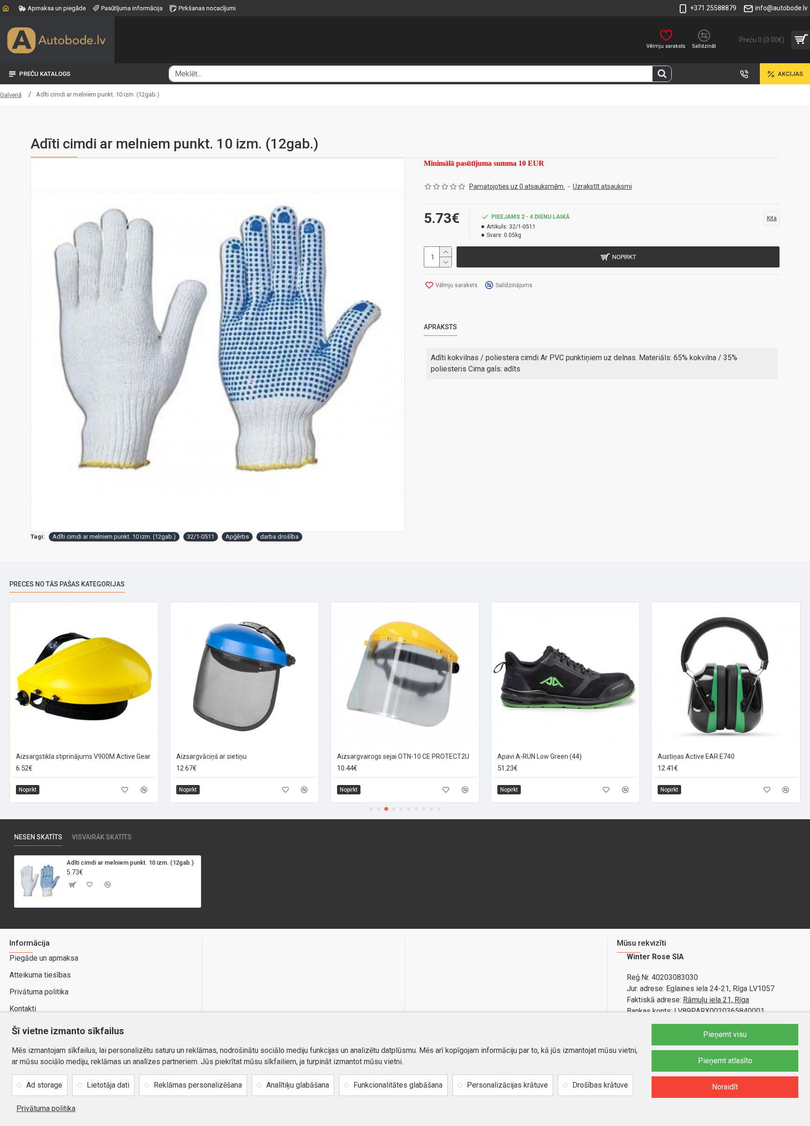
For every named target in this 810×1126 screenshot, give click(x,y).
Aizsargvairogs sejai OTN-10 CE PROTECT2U (403, 756)
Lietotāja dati (108, 1085)
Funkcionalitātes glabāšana (397, 1085)
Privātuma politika (45, 1108)
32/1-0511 (200, 536)
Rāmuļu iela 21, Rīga (716, 999)
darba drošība (279, 536)
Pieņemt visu (725, 1034)
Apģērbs (237, 536)
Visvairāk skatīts (102, 837)
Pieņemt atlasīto (725, 1060)
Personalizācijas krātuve (507, 1085)
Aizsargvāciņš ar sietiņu (211, 756)
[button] (371, 809)
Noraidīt (725, 1086)
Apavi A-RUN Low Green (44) (539, 756)
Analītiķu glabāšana (297, 1085)
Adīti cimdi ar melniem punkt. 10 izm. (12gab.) (114, 536)
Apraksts (440, 327)
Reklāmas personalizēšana (198, 1085)
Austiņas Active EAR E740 (696, 756)
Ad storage (44, 1085)
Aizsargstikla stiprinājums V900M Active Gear (83, 756)
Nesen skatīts (38, 837)
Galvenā (11, 94)
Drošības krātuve (600, 1085)
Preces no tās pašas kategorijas (67, 584)
